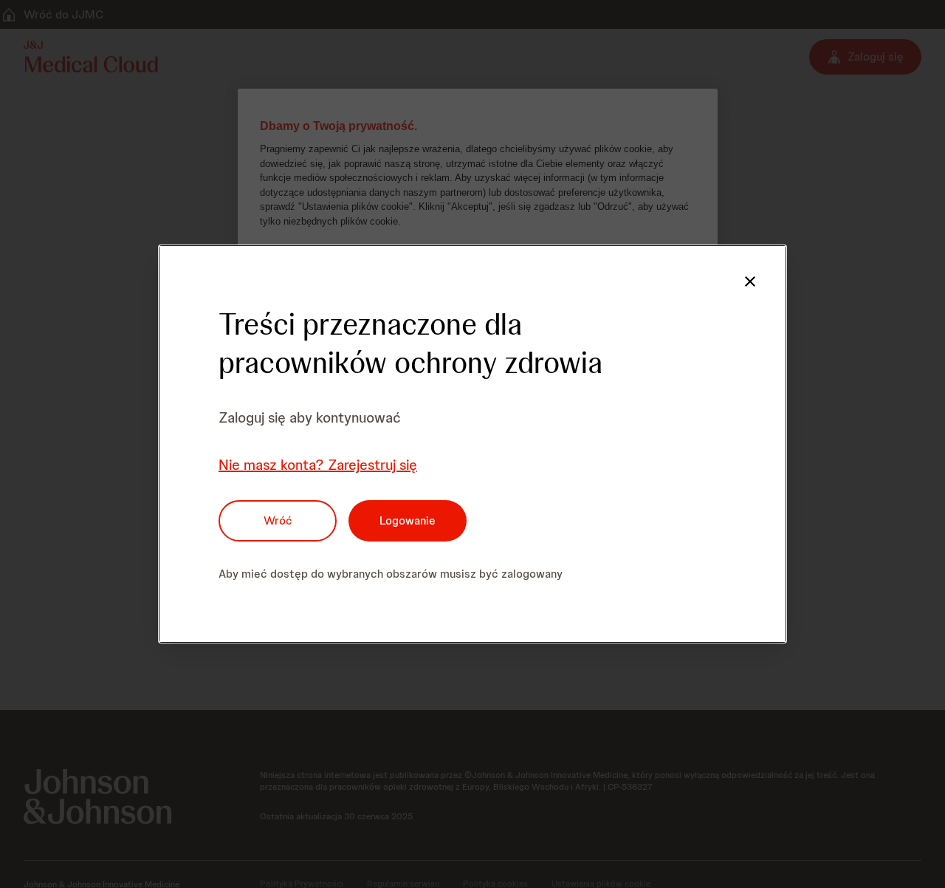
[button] (750, 281)
